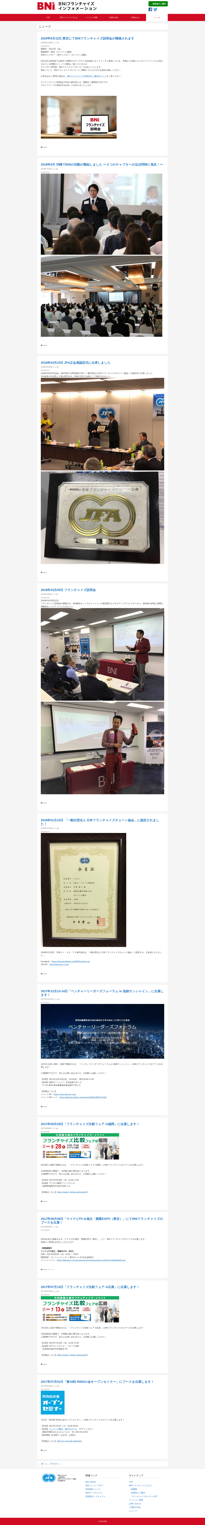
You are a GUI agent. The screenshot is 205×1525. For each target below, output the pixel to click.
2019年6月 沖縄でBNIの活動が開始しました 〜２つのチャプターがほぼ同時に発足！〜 (102, 164)
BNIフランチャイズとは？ (140, 1485)
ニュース (157, 17)
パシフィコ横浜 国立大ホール (63, 1429)
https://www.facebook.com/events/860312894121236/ (83, 1097)
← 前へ (41, 1464)
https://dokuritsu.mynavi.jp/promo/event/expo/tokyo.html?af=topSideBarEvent (91, 1260)
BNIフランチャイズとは (68, 17)
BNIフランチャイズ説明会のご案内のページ (87, 76)
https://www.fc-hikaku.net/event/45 (72, 1192)
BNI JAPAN (91, 1482)
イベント (51, 1269)
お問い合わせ (135, 1504)
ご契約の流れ (113, 17)
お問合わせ (135, 17)
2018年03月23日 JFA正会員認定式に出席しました (76, 362)
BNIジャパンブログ (94, 1485)
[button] (78, 17)
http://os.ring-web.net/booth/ (69, 1441)
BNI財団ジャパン (93, 1489)
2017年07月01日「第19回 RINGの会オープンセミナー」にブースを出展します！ (97, 1381)
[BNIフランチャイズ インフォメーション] (67, 6)
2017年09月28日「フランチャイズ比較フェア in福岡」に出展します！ (90, 1124)
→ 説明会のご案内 (158, 4)
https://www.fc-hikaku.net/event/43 (72, 1355)
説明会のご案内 (138, 1493)
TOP (48, 17)
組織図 (134, 1489)
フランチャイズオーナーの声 (144, 1496)
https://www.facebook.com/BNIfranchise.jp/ (70, 961)
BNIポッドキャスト (94, 1493)
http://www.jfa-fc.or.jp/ (59, 964)
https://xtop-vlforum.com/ (65, 1094)
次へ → (58, 1464)
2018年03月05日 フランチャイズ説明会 (68, 590)
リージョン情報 (91, 17)
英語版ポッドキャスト (96, 1496)
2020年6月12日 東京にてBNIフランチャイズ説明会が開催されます (87, 38)
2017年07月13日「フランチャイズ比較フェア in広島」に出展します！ (90, 1287)
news (45, 147)
